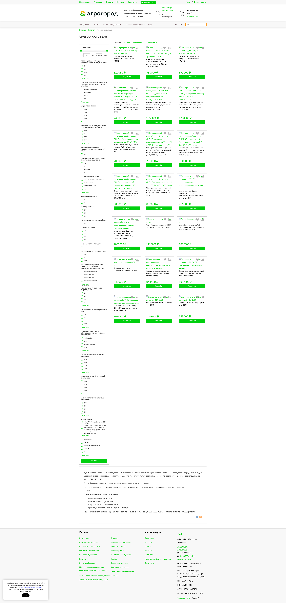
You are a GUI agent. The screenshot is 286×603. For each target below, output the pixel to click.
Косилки (82, 559)
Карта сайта (149, 563)
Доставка (98, 2)
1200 (85, 72)
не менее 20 (88, 92)
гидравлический (89, 183)
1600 (85, 118)
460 (85, 213)
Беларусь (87, 452)
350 (85, 210)
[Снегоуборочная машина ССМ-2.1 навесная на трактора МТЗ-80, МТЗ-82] (127, 50)
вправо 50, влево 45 (90, 280)
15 (85, 299)
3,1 (85, 163)
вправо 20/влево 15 (90, 89)
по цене (126, 42)
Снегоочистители (118, 546)
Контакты (132, 2)
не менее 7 (87, 169)
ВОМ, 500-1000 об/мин (91, 186)
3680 (85, 403)
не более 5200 (88, 338)
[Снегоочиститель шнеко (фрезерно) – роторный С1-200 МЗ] (127, 262)
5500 (85, 366)
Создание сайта (183, 598)
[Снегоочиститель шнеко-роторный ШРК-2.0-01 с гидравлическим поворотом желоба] (192, 264)
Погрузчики (84, 25)
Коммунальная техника (89, 551)
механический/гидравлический (94, 180)
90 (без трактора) (89, 344)
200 (85, 66)
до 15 (85, 95)
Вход (188, 2)
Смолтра (86, 443)
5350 (85, 363)
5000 (85, 341)
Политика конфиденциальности (158, 559)
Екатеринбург (167, 8)
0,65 (85, 318)
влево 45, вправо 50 (90, 274)
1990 (85, 109)
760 (85, 234)
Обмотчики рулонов (119, 563)
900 (85, 254)
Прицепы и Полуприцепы (89, 546)
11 (85, 302)
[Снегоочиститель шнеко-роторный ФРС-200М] (159, 298)
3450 (85, 412)
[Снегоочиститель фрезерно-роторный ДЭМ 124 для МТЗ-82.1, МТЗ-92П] (192, 50)
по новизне (150, 42)
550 (85, 258)
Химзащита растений (119, 567)
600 (85, 69)
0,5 (85, 75)
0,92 (85, 131)
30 (85, 296)
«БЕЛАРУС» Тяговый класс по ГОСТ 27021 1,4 (94, 423)
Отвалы (96, 25)
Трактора (114, 576)
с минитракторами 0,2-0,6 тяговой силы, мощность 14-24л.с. (94, 430)
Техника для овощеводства (122, 571)
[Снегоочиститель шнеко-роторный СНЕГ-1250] (192, 298)
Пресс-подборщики (87, 563)
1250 (85, 115)
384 (85, 240)
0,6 (85, 154)
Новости (120, 2)
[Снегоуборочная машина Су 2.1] (192, 221)
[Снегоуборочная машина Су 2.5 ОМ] (159, 221)
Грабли (114, 559)
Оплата (109, 2)
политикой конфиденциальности (30, 587)
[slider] (81, 51)
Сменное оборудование (135, 25)
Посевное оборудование (121, 555)
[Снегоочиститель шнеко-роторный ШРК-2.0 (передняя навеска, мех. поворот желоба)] (127, 300)
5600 (85, 359)
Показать (94, 461)
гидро (86, 189)
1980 (85, 409)
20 (85, 98)
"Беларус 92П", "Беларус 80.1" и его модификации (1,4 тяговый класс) (95, 426)
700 (85, 237)
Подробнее (127, 77)
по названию (138, 42)
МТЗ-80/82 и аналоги (90, 433)
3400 (85, 406)
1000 (85, 140)
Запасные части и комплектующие (93, 580)
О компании (84, 2)
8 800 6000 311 (167, 11)
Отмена (132, 68)
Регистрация (200, 2)
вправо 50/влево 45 (90, 271)
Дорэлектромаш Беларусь (92, 446)
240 (85, 223)
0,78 (85, 137)
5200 (85, 347)
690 (85, 231)
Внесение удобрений (88, 555)
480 (85, 216)
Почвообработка (118, 551)
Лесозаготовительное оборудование (94, 576)
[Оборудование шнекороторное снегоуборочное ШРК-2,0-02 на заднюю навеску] (159, 264)
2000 (85, 112)
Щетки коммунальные (112, 25)
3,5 (85, 166)
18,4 (85, 324)
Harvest (86, 449)
